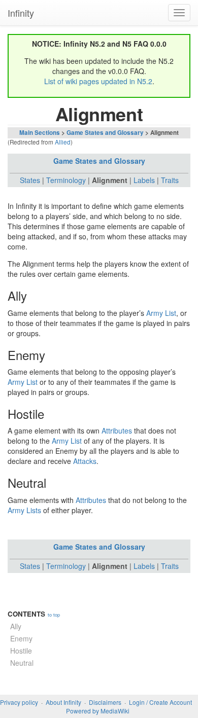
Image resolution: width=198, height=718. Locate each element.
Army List (161, 313)
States (30, 180)
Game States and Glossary (105, 132)
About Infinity (63, 702)
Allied (63, 141)
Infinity (21, 12)
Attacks (84, 461)
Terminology (66, 180)
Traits (170, 180)
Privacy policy (19, 702)
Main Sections (39, 132)
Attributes (117, 430)
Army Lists (24, 510)
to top (54, 614)
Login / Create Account (160, 702)
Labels (144, 180)
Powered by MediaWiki (97, 710)
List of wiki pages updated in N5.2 (98, 81)
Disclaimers (105, 702)
